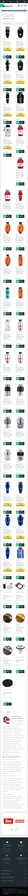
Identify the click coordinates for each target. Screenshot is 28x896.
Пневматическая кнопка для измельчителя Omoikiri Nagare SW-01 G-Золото (20, 631)
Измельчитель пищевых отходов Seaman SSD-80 (20, 369)
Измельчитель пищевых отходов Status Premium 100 (7, 401)
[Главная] (2, 14)
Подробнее (5, 893)
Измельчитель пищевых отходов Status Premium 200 (7, 434)
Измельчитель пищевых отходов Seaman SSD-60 (7, 369)
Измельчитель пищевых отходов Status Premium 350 (7, 466)
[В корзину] (4, 57)
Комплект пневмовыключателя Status (8, 597)
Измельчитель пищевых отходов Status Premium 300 (20, 434)
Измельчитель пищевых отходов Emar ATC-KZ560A (20, 109)
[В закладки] (7, 57)
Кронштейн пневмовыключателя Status (21, 597)
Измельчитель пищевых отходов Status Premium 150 (20, 401)
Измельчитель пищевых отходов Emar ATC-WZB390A (7, 141)
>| (19, 712)
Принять (21, 891)
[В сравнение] (10, 57)
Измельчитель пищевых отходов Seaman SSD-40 (20, 336)
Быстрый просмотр (7, 33)
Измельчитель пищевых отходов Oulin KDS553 (7, 336)
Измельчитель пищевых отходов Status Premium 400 (20, 466)
